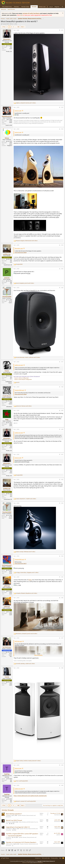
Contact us (37, 858)
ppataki (58, 834)
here (21, 15)
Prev (4, 27)
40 (11, 823)
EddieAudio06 (9, 844)
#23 (62, 129)
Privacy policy (54, 858)
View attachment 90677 (20, 563)
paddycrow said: (19, 365)
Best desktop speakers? (14, 814)
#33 (62, 503)
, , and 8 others (24, 406)
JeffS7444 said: (18, 641)
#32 (62, 479)
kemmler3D (57, 815)
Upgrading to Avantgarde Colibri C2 (18, 827)
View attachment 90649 (20, 252)
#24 (62, 245)
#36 (62, 597)
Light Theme (5, 858)
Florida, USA (9, 51)
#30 (62, 429)
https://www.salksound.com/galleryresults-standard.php (30, 795)
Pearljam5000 (5, 24)
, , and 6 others (27, 240)
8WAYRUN (40, 862)
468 (18, 27)
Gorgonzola (57, 828)
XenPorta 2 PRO (25, 862)
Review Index (25, 6)
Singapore (9, 145)
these (29, 580)
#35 (62, 577)
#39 (62, 765)
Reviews (16, 6)
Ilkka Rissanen (56, 843)
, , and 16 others (26, 103)
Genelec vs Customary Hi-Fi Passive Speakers (21, 842)
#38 (62, 668)
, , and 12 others (27, 572)
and (22, 781)
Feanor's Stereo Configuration (21, 378)
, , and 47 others (25, 551)
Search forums (11, 9)
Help (60, 858)
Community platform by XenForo (23, 861)
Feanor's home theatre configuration (23, 379)
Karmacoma (9, 822)
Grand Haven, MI (8, 265)
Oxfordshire (9, 406)
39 (9, 823)
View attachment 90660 (20, 394)
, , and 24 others (26, 633)
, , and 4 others (26, 593)
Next (22, 27)
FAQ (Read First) (7, 6)
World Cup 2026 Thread (14, 820)
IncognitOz (8, 837)
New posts (3, 9)
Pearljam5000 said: (19, 390)
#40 (62, 785)
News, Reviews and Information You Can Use (22, 822)
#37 (62, 638)
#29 (62, 410)
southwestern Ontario (8, 382)
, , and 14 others (28, 760)
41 (13, 823)
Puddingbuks (9, 828)
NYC (11, 656)
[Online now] (7, 295)
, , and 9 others (25, 283)
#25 (62, 268)
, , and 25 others (28, 357)
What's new (42, 6)
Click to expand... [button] (38, 655)
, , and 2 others (26, 498)
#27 (62, 361)
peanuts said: (18, 110)
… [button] (15, 27)
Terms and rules (46, 858)
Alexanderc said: (19, 248)
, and (26, 801)
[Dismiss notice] (62, 13)
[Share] (60, 30)
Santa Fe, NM (9, 125)
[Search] (62, 6)
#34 (62, 556)
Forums (34, 6)
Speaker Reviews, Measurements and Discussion (21, 816)
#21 (62, 30)
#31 (62, 454)
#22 (62, 107)
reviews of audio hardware (31, 13)
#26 (62, 287)
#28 (62, 387)
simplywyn (8, 815)
